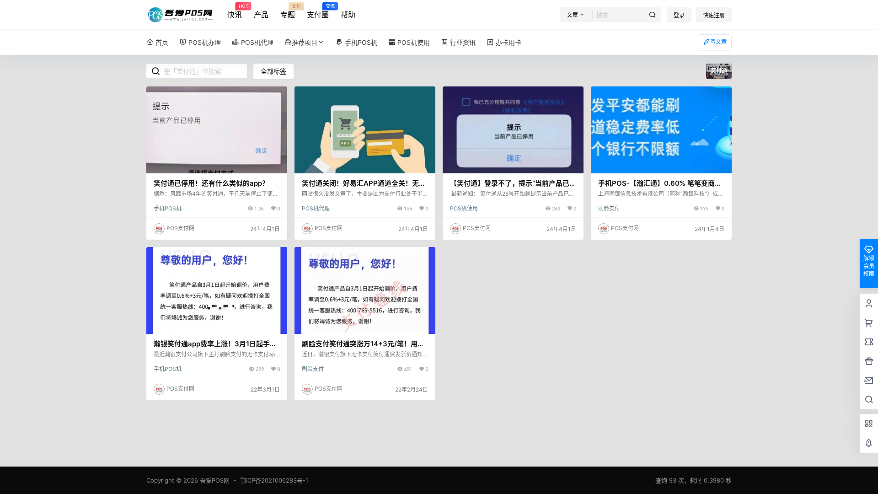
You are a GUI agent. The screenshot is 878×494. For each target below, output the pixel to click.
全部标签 (273, 71)
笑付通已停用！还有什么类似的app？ (211, 183)
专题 (287, 11)
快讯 (234, 11)
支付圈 (318, 11)
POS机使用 (464, 208)
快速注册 (714, 15)
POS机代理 (316, 208)
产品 (261, 14)
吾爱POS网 (214, 480)
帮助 (348, 14)
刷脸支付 (609, 208)
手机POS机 (168, 208)
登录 (679, 15)
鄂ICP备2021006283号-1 (274, 480)
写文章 (718, 41)
